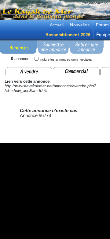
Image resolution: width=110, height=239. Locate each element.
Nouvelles (79, 24)
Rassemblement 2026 (68, 34)
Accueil (57, 24)
